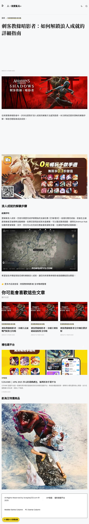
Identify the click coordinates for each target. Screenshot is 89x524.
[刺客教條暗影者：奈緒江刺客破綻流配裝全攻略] (44, 311)
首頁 (3, 18)
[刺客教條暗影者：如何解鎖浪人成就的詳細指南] (44, 92)
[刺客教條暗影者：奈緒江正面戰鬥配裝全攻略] (15, 311)
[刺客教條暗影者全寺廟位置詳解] (73, 311)
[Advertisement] (44, 54)
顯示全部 (5, 297)
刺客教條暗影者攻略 (14, 18)
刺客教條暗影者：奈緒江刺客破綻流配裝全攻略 (44, 329)
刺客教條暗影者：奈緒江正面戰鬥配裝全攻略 (15, 329)
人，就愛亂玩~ (14, 6)
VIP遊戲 (4, 378)
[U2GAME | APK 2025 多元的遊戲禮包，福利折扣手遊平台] (44, 362)
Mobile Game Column (13, 509)
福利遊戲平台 (59, 498)
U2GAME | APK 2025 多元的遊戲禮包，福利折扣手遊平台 (29, 381)
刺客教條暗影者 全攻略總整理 (33, 284)
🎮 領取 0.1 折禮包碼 (11, 519)
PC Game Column (32, 509)
